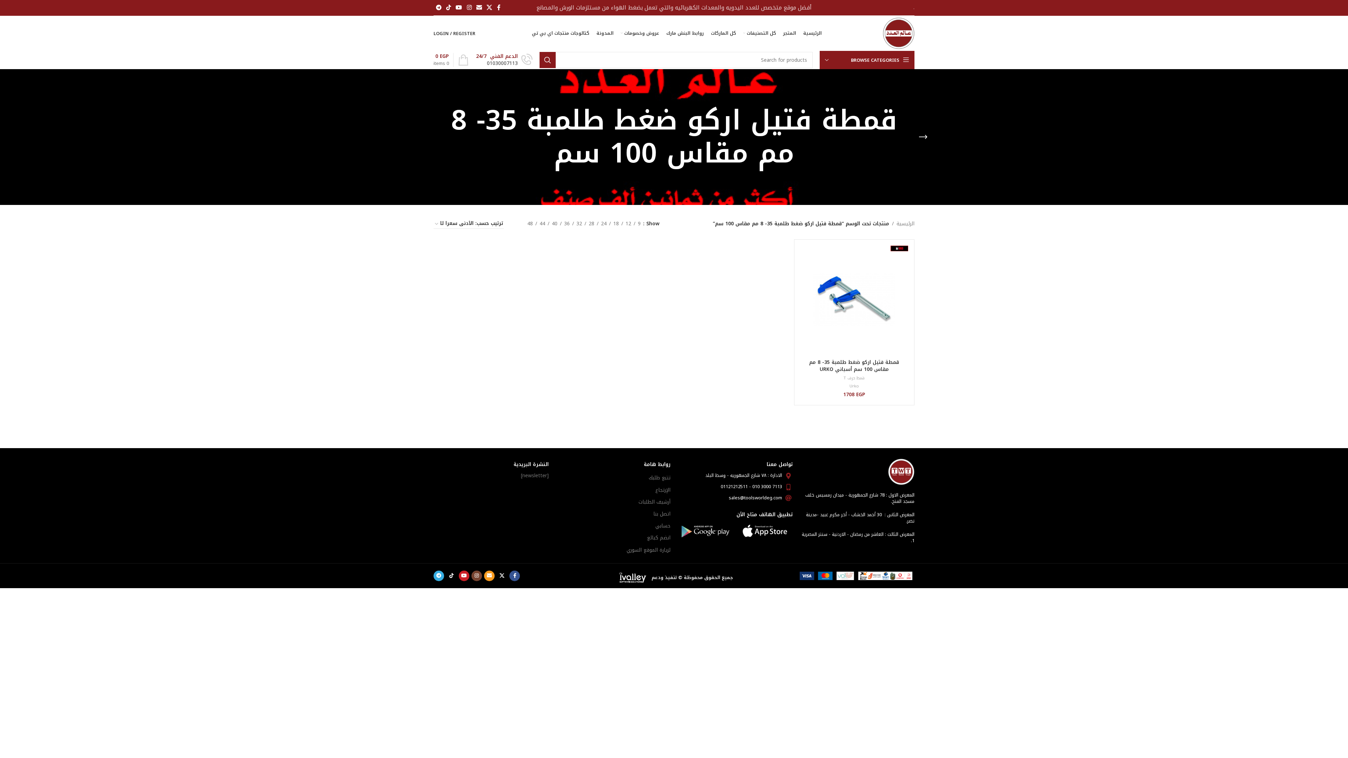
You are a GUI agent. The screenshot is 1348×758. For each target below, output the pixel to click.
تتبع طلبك (659, 478)
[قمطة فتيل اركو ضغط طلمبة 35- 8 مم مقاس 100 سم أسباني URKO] (854, 299)
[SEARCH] (548, 60)
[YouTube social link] (459, 7)
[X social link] (489, 7)
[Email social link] (479, 7)
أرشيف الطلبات (654, 502)
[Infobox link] (504, 60)
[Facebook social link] (499, 7)
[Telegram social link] (439, 7)
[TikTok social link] (448, 7)
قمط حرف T (854, 378)
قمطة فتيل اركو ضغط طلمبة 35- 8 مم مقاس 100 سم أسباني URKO (854, 366)
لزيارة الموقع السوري (648, 550)
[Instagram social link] (469, 7)
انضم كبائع (658, 538)
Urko (854, 386)
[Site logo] (898, 33)
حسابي (662, 526)
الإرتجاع (662, 490)
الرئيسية (905, 224)
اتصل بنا (661, 514)
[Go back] (923, 137)
